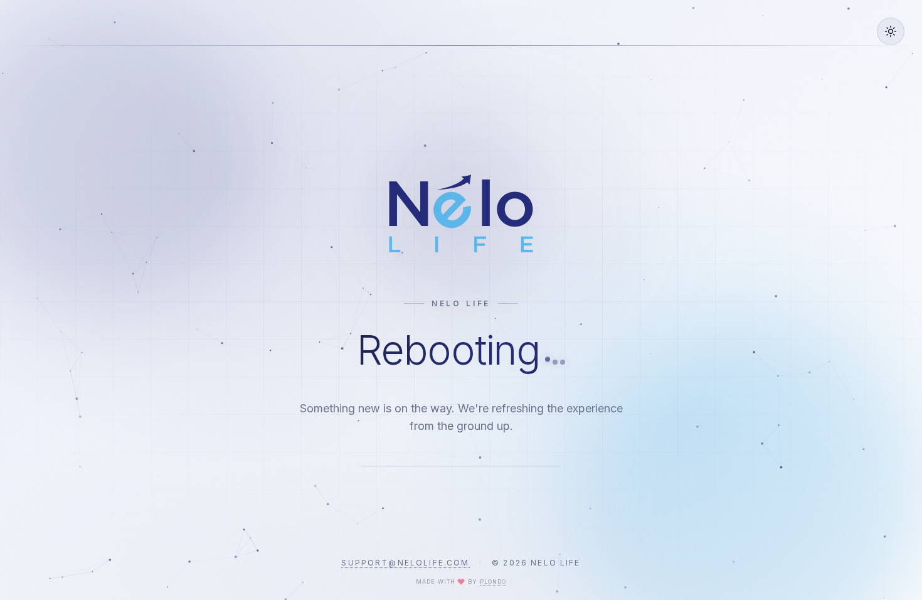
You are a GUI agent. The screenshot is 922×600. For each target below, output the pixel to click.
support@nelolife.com (405, 562)
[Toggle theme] (890, 31)
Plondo (493, 581)
